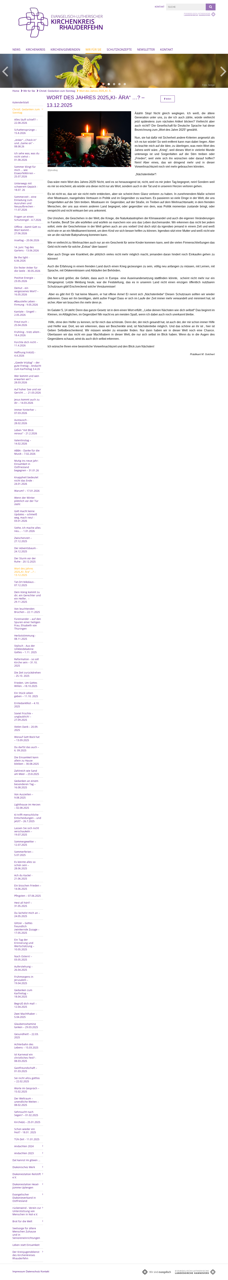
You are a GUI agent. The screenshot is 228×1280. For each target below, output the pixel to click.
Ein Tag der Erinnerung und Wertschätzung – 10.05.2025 (24, 944)
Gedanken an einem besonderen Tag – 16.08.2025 (26, 784)
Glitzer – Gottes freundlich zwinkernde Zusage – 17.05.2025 (26, 927)
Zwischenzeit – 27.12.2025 (23, 539)
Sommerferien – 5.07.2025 (23, 853)
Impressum (18, 1271)
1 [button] (103, 84)
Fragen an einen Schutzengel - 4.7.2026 (27, 218)
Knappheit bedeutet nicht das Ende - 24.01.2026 (26, 480)
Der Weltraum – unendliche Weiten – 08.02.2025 (26, 1102)
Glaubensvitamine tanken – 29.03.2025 (26, 1025)
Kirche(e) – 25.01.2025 (27, 1122)
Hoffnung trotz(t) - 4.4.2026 (25, 354)
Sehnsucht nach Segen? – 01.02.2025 (26, 1113)
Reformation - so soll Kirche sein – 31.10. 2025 (26, 662)
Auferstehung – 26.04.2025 (23, 968)
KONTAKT (166, 49)
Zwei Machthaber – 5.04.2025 (25, 1015)
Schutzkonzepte (119, 49)
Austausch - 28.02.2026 (21, 421)
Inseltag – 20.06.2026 (26, 240)
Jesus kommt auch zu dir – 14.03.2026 (27, 401)
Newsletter (146, 49)
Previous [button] (5, 71)
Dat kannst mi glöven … (26, 1160)
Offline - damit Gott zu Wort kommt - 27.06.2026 (27, 230)
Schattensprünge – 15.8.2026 (25, 131)
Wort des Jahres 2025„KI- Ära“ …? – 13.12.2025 (25, 572)
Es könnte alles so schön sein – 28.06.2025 (24, 865)
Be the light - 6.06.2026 (22, 259)
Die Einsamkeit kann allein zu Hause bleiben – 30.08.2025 (26, 760)
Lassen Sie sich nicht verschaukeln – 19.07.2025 (26, 831)
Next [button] (223, 71)
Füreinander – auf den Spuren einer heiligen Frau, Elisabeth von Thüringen (27, 623)
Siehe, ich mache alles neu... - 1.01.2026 (27, 529)
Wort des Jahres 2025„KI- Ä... (96, 90)
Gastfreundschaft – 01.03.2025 (25, 1069)
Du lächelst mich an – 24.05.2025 (27, 914)
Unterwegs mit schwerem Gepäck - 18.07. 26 (26, 186)
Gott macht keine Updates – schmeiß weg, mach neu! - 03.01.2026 (25, 515)
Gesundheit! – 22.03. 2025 (26, 1035)
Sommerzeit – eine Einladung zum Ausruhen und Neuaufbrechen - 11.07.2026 (25, 203)
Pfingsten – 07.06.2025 (27, 895)
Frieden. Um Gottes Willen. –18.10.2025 (25, 684)
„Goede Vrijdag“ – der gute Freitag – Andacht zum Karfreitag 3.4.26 (27, 366)
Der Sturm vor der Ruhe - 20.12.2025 (25, 560)
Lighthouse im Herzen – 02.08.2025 (27, 806)
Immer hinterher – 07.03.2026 (25, 411)
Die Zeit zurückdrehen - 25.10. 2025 (27, 674)
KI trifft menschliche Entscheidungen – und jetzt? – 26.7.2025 (27, 818)
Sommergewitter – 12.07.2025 (25, 843)
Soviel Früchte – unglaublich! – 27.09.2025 (23, 716)
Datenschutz (33, 1271)
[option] (114, 71)
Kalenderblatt (20, 102)
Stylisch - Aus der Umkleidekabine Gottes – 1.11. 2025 (25, 649)
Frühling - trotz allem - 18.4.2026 (27, 333)
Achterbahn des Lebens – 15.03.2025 (26, 1046)
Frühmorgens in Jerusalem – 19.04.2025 (23, 980)
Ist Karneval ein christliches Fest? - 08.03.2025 (25, 1058)
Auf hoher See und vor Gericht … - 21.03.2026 (27, 391)
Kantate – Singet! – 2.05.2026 (25, 313)
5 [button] (124, 84)
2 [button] (108, 84)
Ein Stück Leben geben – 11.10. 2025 (26, 694)
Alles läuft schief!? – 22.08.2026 (26, 121)
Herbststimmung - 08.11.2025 (25, 637)
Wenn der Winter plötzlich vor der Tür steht (26, 501)
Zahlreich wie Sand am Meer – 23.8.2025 (26, 772)
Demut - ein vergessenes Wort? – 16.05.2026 (26, 291)
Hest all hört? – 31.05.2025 (23, 904)
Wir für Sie (93, 49)
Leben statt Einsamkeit (26, 1245)
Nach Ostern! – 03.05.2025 (23, 958)
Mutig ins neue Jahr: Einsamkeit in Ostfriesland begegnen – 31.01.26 (26, 465)
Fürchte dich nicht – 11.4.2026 (26, 343)
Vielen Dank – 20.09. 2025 (26, 728)
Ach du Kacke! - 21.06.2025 (23, 877)
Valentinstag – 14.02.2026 (22, 442)
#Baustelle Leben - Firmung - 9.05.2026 (26, 303)
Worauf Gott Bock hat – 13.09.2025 (27, 738)
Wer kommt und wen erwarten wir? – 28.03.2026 (26, 379)
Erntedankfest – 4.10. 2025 (26, 704)
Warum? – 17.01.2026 (27, 490)
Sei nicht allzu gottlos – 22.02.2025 (27, 1079)
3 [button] (114, 84)
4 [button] (119, 84)
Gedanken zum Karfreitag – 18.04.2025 (23, 993)
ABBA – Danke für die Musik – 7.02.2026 (27, 452)
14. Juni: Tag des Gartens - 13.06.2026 (26, 248)
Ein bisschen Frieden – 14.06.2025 (27, 887)
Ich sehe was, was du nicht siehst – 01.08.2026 (26, 156)
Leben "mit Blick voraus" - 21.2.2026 (25, 431)
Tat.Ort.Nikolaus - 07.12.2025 (24, 583)
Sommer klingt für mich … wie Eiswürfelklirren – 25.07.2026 (25, 171)
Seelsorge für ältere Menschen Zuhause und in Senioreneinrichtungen (26, 1233)
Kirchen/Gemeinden (65, 49)
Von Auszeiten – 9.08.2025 (23, 796)
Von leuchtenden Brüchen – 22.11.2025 (27, 610)
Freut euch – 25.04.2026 (21, 323)
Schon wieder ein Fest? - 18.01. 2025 (25, 1130)
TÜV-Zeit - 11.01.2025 (26, 1139)
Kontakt (159, 6)
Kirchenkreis (35, 49)
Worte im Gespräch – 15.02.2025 (26, 1090)
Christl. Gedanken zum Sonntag (56, 90)
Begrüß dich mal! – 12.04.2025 (25, 1005)
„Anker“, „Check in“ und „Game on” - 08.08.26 (25, 143)
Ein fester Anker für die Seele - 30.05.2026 (27, 269)
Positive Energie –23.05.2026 (24, 279)
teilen (168, 99)
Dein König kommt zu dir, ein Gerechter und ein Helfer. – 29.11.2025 (27, 596)
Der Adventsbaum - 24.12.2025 (25, 549)
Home (15, 90)
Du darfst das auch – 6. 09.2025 (26, 748)
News (16, 49)
